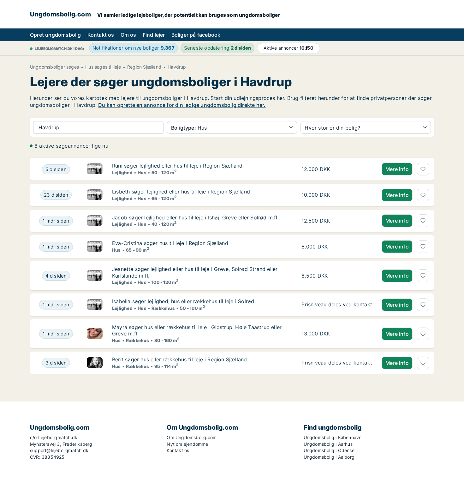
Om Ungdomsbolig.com (192, 437)
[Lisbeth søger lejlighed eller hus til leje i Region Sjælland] (94, 195)
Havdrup (177, 67)
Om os (128, 35)
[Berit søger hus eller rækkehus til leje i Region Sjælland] (94, 363)
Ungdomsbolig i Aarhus (328, 444)
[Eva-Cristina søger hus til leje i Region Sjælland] (94, 246)
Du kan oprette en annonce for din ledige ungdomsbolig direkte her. (181, 105)
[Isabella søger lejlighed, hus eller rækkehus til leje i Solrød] (94, 304)
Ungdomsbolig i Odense (329, 450)
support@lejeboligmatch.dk (59, 450)
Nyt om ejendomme (187, 444)
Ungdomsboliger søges (54, 67)
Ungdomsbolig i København (333, 437)
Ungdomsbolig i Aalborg (329, 457)
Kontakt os (100, 35)
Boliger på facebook (196, 35)
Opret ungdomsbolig (55, 35)
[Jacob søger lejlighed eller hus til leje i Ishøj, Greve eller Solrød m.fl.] (94, 221)
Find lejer (154, 35)
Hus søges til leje (103, 67)
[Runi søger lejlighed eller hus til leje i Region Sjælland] (94, 169)
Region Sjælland (144, 67)
